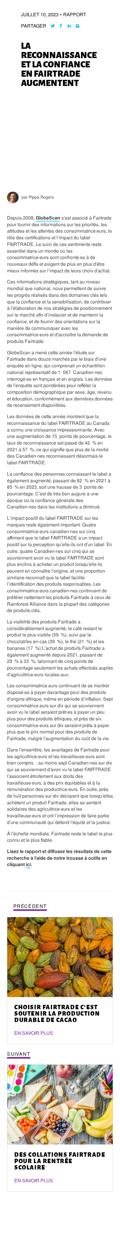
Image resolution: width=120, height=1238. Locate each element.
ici (28, 864)
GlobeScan (48, 218)
